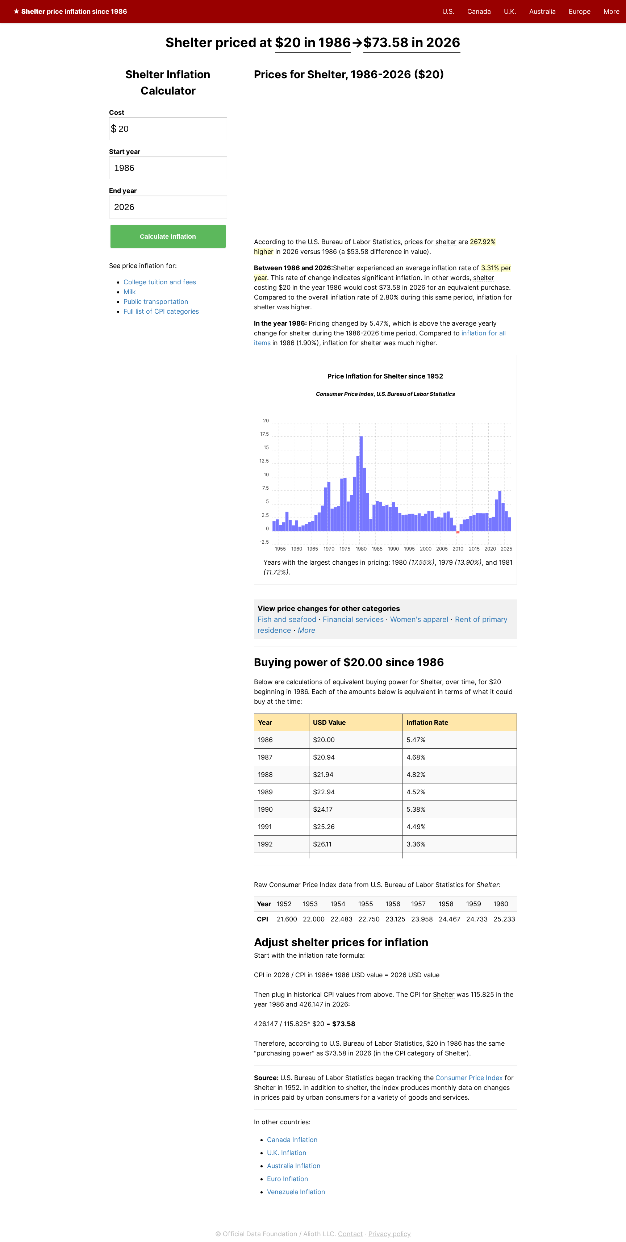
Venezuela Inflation (296, 1192)
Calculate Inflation (168, 236)
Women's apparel (419, 619)
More (611, 11)
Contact (350, 1234)
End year (123, 191)
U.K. (510, 11)
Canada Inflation (292, 1139)
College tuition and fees (160, 282)
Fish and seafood (287, 619)
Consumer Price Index (469, 1078)
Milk (130, 292)
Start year (124, 151)
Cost (116, 112)
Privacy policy (389, 1234)
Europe (579, 11)
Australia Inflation (294, 1166)
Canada (479, 11)
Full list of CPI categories (161, 311)
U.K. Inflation (286, 1153)
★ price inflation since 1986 (70, 11)
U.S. (448, 11)
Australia (542, 11)
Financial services (353, 619)
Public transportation (156, 301)
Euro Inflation (287, 1179)
